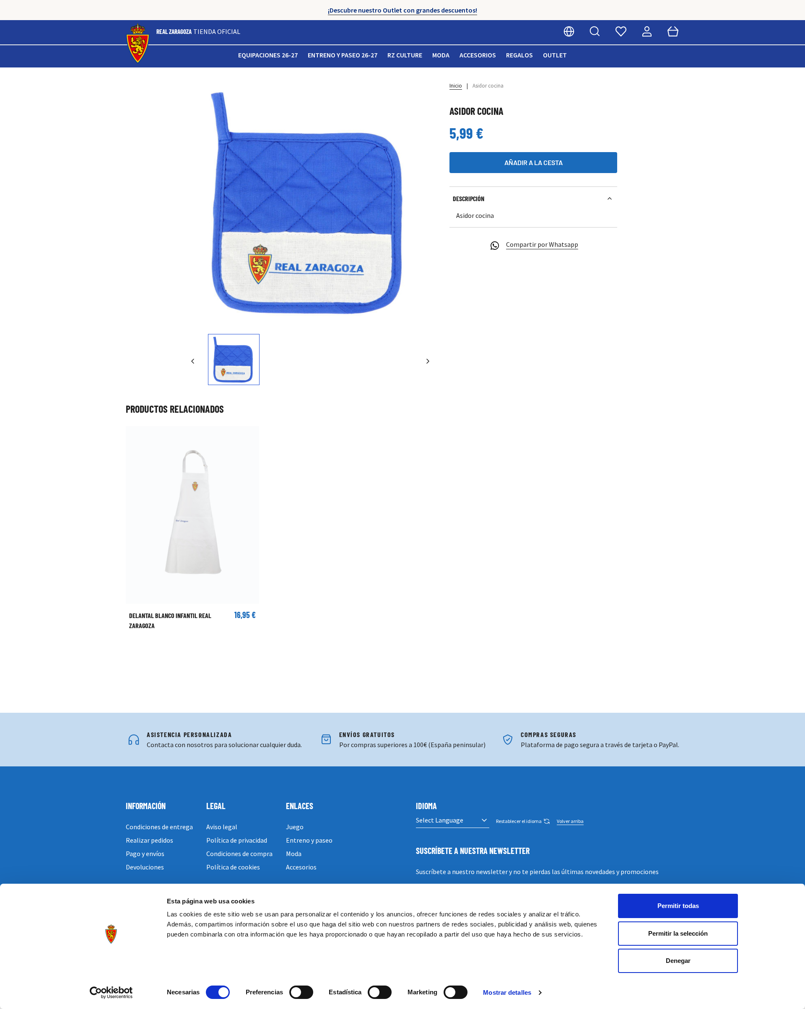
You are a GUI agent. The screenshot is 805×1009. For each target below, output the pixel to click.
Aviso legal (221, 827)
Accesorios (478, 55)
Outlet (555, 55)
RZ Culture (404, 55)
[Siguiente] (428, 361)
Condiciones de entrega (159, 827)
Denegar (678, 960)
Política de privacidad (236, 840)
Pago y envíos (145, 853)
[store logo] (138, 43)
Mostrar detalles (507, 992)
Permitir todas (678, 905)
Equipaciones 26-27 (268, 55)
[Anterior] (193, 361)
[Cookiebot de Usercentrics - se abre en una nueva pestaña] (111, 992)
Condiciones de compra (239, 853)
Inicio (455, 85)
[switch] (301, 992)
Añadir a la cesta (533, 162)
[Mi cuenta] (647, 31)
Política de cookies (233, 867)
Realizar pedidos (149, 840)
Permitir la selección (678, 933)
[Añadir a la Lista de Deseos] (136, 436)
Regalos (519, 55)
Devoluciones (145, 867)
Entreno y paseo (309, 840)
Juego (295, 827)
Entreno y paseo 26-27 (342, 55)
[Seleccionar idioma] (569, 31)
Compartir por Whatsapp (542, 244)
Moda (440, 55)
